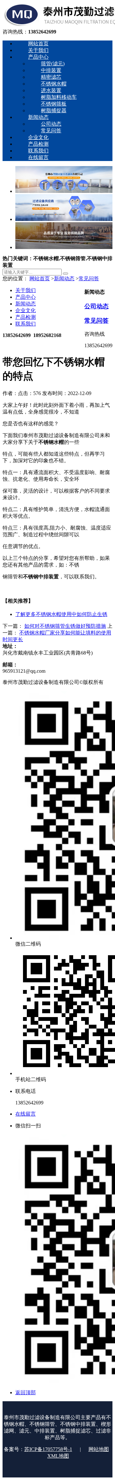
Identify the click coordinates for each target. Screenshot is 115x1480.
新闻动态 (64, 278)
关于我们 (25, 290)
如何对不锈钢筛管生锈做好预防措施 (65, 626)
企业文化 (25, 310)
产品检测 (25, 317)
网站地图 (98, 1449)
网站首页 (39, 278)
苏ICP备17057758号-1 (48, 1449)
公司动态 (96, 306)
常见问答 (89, 278)
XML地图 (58, 1456)
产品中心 (25, 297)
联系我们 (25, 323)
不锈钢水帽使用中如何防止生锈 (61, 614)
